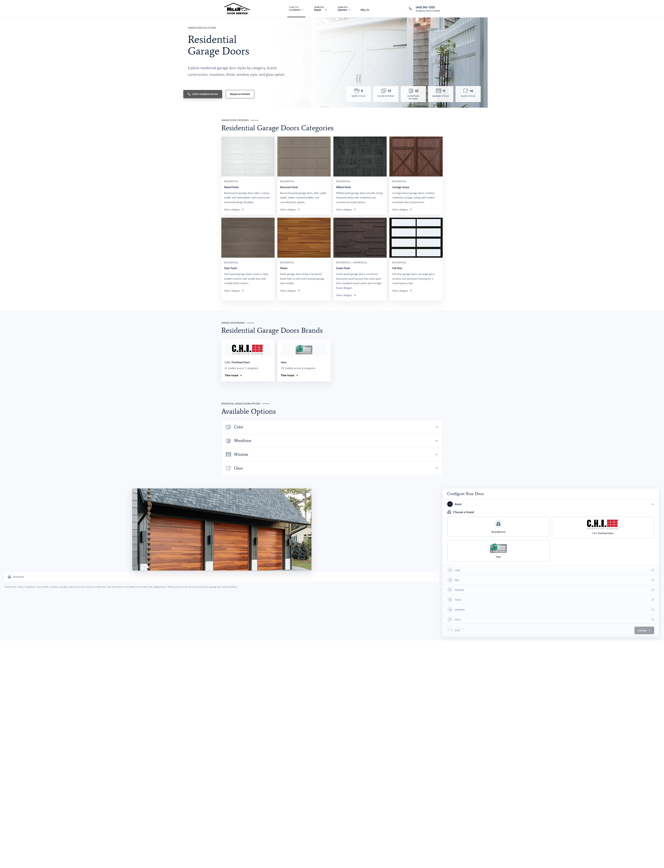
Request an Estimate (240, 94)
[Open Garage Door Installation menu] (303, 8)
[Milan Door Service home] (237, 9)
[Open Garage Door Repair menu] (326, 8)
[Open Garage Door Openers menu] (350, 8)
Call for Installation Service (205, 94)
